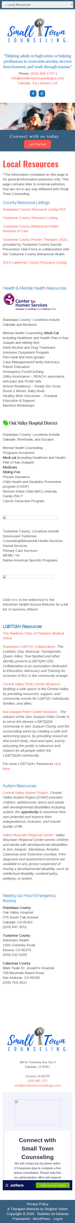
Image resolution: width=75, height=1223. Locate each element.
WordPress (41, 1219)
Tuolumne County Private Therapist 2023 (35, 239)
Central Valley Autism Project (25, 793)
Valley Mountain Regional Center (28, 835)
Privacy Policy (37, 1204)
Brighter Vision (56, 1209)
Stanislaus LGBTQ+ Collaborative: (29, 646)
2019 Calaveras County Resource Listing (35, 262)
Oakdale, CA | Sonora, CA (37, 83)
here (14, 600)
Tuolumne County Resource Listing (30, 218)
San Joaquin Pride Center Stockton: (31, 712)
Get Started (37, 144)
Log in (58, 1219)
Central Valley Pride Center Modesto (31, 684)
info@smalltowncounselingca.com (37, 78)
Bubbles (43, 1214)
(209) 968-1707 (42, 73)
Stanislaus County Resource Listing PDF (34, 209)
